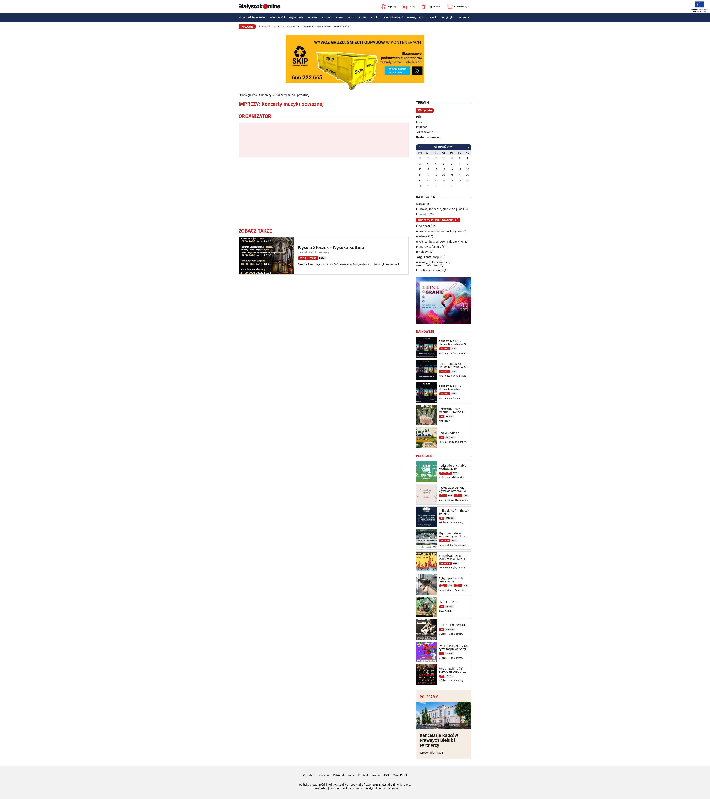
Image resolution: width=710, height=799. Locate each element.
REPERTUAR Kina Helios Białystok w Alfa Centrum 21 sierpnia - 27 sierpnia (454, 365)
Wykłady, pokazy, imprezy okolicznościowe (433, 263)
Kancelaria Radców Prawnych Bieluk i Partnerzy (439, 740)
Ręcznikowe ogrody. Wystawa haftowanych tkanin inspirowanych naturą (453, 490)
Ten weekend (424, 132)
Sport (339, 17)
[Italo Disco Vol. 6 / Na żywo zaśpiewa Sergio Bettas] (426, 652)
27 (443, 180)
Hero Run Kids (342, 26)
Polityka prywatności (312, 784)
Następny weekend (429, 137)
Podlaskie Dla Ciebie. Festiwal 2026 (453, 467)
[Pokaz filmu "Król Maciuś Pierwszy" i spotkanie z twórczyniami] (426, 415)
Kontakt (363, 775)
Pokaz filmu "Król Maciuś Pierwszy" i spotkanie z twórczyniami (451, 411)
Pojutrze (421, 127)
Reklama (324, 775)
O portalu (309, 775)
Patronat (338, 775)
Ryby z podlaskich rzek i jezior (451, 580)
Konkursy (264, 26)
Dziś (418, 116)
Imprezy (392, 6)
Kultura (327, 17)
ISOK (387, 775)
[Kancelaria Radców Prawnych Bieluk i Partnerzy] (443, 715)
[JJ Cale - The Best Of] (426, 629)
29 (459, 180)
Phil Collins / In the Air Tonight (454, 512)
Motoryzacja (415, 17)
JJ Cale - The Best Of (452, 625)
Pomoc (376, 775)
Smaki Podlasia (449, 433)
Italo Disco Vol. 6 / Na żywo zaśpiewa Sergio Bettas (453, 648)
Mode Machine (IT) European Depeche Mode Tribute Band (451, 670)
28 (451, 180)
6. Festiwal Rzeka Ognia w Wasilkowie (452, 557)
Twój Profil (400, 775)
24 (420, 180)
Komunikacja (461, 6)
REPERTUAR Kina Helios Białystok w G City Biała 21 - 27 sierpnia (452, 343)
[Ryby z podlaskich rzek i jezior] (426, 584)
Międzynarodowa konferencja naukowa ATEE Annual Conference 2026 (453, 535)
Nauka (375, 17)
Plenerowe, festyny (428, 246)
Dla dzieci (422, 252)
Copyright (357, 784)
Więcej (462, 17)
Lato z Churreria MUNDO (286, 26)
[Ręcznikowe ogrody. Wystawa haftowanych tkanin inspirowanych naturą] (426, 494)
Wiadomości (277, 17)
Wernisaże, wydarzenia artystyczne (439, 231)
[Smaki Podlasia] (426, 437)
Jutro (419, 121)
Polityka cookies (338, 784)
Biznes (363, 17)
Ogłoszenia (435, 6)
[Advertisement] (323, 192)
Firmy (413, 6)
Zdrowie (432, 17)
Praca (350, 17)
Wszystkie (425, 110)
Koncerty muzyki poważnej (292, 95)
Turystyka (448, 17)
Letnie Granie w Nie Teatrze (316, 26)
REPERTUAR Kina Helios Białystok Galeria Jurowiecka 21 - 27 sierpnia (453, 388)
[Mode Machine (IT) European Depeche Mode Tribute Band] (426, 674)
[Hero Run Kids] (426, 607)
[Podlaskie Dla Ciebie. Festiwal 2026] (426, 471)
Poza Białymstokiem (429, 270)
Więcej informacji (431, 752)
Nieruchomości (393, 17)
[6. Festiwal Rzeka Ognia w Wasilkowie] (426, 562)
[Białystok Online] (259, 6)
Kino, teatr (423, 226)
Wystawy (421, 236)
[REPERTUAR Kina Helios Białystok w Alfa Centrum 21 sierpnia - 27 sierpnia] (426, 370)
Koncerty (422, 214)
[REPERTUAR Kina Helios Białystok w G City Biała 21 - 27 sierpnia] (426, 347)
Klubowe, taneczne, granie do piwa (439, 209)
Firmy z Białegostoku (252, 17)
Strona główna (248, 95)
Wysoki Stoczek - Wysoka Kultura (331, 247)
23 (467, 175)
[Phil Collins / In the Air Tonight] (426, 517)
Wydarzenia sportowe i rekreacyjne (439, 241)
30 (467, 180)
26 (436, 180)
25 (428, 180)
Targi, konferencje (428, 257)
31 (420, 186)
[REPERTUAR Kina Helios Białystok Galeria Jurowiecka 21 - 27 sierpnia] (426, 392)
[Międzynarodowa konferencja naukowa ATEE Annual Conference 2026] (426, 539)
